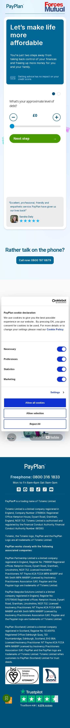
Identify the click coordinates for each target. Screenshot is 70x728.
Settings (55, 392)
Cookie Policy (55, 329)
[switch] (61, 359)
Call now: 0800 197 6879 (35, 260)
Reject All (35, 424)
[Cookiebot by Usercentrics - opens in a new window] (52, 301)
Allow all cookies (35, 402)
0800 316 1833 (46, 477)
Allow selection (35, 413)
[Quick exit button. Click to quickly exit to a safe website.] (6, 698)
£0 (35, 115)
